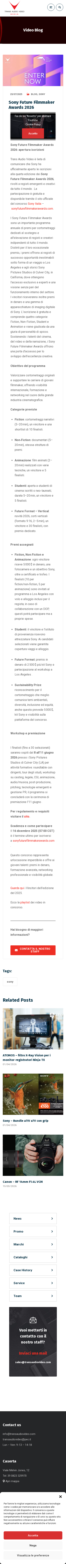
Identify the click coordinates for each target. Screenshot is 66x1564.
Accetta (33, 1535)
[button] (60, 1496)
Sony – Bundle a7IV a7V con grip (25, 1120)
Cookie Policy (33, 124)
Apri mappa (12, 1481)
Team (18, 1296)
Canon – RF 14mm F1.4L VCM (23, 1181)
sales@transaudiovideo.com (33, 1362)
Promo (18, 1231)
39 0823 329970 (17, 1475)
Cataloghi (20, 1257)
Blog (34, 94)
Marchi (19, 1244)
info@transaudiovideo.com (19, 1434)
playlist (25, 902)
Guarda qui (17, 888)
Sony (42, 94)
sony (10, 981)
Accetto (33, 133)
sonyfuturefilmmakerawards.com (32, 208)
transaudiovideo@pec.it (17, 1439)
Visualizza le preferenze (33, 1555)
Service (19, 1283)
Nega (33, 1545)
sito (26, 816)
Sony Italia (34, 203)
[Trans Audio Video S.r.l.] (14, 8)
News (17, 1218)
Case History (23, 1270)
